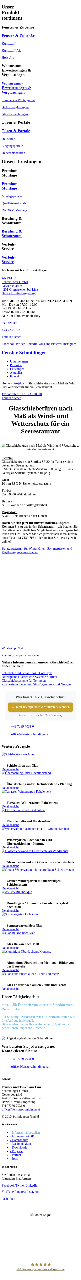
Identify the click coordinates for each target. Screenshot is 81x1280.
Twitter (20, 344)
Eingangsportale (12, 146)
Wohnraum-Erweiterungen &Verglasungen (16, 87)
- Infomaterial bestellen (25, 1132)
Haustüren (8, 139)
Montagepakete (12, 196)
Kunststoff (8, 43)
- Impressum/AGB (22, 1136)
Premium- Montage (10, 185)
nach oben (8, 1198)
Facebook (8, 344)
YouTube (44, 344)
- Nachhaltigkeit (20, 1143)
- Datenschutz (19, 1140)
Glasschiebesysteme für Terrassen (24, 680)
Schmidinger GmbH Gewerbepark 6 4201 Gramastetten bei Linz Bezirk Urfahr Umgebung (20, 286)
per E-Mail (54, 1024)
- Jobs (14, 1158)
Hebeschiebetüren (13, 153)
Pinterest (56, 344)
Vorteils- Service (9, 259)
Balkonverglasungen (15, 107)
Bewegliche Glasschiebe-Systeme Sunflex (29, 677)
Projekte (18, 383)
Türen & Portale (16, 131)
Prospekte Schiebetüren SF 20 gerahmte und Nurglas (36, 684)
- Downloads (18, 1147)
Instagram (69, 344)
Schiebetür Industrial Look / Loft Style (27, 673)
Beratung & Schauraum (12, 233)
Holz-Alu (8, 57)
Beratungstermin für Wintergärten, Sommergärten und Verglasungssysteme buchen (37, 550)
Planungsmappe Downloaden (21, 655)
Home (6, 383)
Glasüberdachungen (15, 114)
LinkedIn (32, 344)
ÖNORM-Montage (14, 210)
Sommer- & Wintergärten (18, 100)
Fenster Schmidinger (24, 352)
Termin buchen (11, 398)
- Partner (15, 1155)
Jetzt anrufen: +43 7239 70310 (22, 394)
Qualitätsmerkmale (14, 203)
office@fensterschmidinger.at (21, 1109)
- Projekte (16, 1151)
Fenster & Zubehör (18, 35)
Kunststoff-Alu (11, 50)
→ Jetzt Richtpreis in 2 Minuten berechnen (41, 707)
